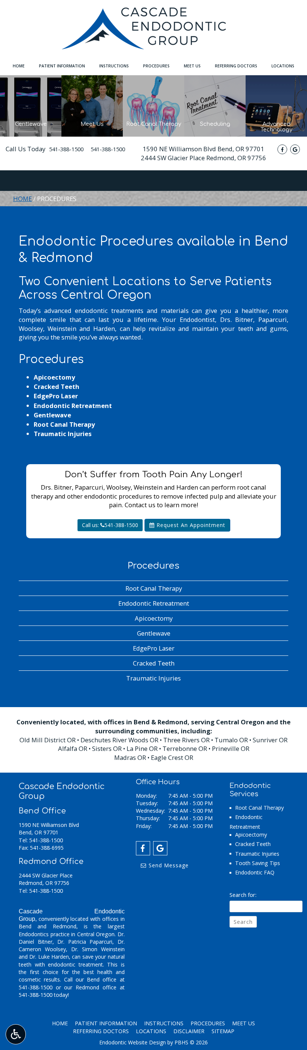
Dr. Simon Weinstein (98, 949)
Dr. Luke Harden (49, 956)
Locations (282, 66)
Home (19, 66)
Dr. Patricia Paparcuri (84, 941)
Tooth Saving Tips (257, 863)
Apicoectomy (54, 377)
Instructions (114, 66)
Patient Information (62, 66)
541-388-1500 (66, 149)
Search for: (243, 894)
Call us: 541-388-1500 (110, 525)
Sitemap (223, 1031)
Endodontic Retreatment (73, 405)
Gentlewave (52, 415)
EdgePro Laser (56, 396)
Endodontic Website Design (132, 1042)
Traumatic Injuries (63, 433)
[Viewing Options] (16, 1034)
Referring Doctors (236, 66)
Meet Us (192, 66)
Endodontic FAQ (254, 872)
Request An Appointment (190, 525)
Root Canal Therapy (64, 424)
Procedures (156, 66)
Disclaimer (188, 1031)
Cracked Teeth (56, 386)
